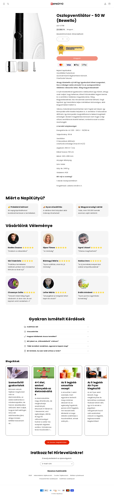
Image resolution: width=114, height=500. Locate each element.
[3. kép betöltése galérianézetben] (34, 66)
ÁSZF (30, 475)
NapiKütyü (59, 493)
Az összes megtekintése (56, 442)
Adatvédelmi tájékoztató (43, 475)
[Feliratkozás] (72, 464)
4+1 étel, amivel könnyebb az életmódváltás (43, 388)
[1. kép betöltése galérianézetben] (11, 66)
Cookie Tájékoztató (61, 475)
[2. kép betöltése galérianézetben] (23, 66)
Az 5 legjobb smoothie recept (68, 385)
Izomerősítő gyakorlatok (16, 384)
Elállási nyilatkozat (77, 475)
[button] (4, 4)
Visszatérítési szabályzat (48, 479)
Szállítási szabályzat (67, 479)
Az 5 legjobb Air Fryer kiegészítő (95, 385)
